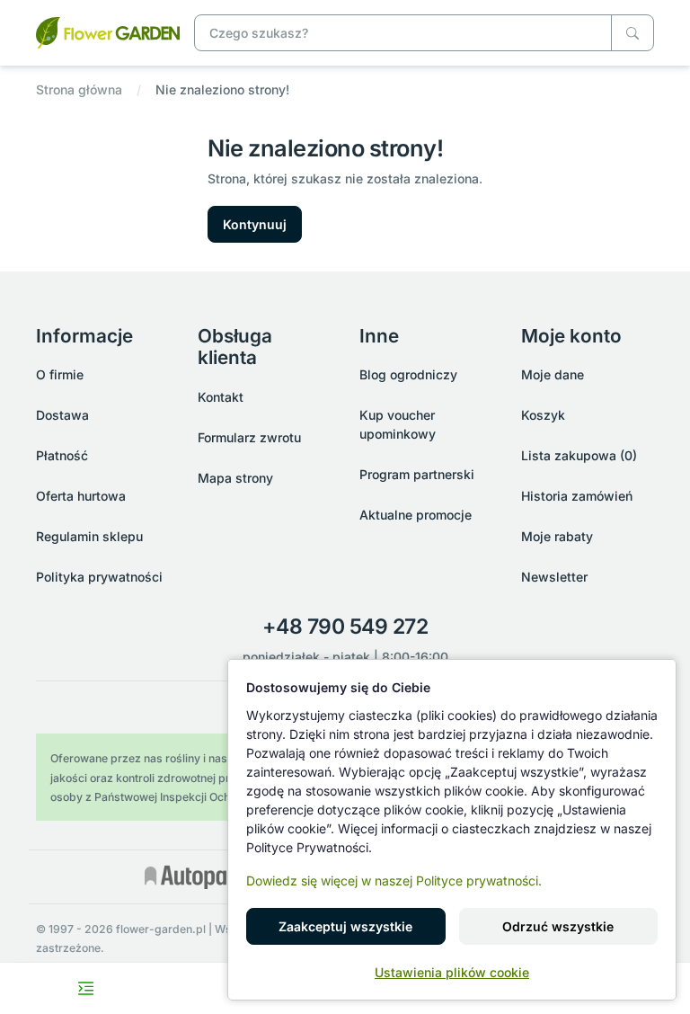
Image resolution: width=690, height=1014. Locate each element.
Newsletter (554, 576)
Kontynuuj (255, 224)
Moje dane (552, 374)
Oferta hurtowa (81, 495)
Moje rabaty (557, 536)
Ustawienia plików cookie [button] (452, 972)
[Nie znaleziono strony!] (108, 31)
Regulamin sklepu (89, 536)
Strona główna (79, 89)
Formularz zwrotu (249, 437)
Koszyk (543, 414)
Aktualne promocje (415, 514)
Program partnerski (416, 474)
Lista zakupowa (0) (579, 455)
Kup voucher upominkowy (397, 424)
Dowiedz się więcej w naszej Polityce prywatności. (394, 880)
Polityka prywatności (99, 576)
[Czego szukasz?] (632, 32)
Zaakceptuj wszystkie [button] (345, 926)
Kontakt (220, 397)
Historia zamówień (576, 495)
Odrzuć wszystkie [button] (558, 926)
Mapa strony (235, 477)
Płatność (62, 455)
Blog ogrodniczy (408, 374)
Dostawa (62, 414)
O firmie (60, 374)
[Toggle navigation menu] (86, 988)
